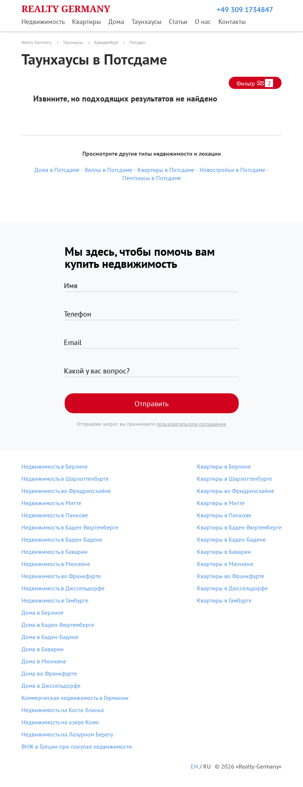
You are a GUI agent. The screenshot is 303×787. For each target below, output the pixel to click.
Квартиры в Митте (221, 503)
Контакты (232, 21)
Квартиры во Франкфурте (230, 576)
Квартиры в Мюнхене (225, 563)
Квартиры (86, 21)
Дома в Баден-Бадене (49, 637)
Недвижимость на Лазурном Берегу (67, 734)
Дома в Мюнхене (43, 661)
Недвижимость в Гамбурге (54, 600)
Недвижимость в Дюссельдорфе (63, 588)
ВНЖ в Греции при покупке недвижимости (76, 746)
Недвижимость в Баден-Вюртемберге (69, 527)
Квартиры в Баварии (224, 551)
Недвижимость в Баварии (54, 551)
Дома (116, 21)
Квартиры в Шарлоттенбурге (234, 478)
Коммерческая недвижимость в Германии (75, 697)
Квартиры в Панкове (224, 515)
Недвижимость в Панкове (54, 515)
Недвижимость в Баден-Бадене (61, 539)
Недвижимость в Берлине (54, 466)
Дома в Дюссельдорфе (51, 685)
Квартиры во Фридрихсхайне (235, 490)
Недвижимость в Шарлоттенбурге (65, 478)
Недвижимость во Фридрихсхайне (66, 490)
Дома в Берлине (42, 612)
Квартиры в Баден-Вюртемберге (239, 527)
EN (194, 766)
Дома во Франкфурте (49, 673)
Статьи (178, 21)
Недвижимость (43, 21)
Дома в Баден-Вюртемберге (57, 624)
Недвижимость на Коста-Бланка (62, 710)
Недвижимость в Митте (51, 503)
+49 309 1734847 (245, 9)
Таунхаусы (146, 21)
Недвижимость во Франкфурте (61, 576)
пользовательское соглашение (191, 424)
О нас (203, 21)
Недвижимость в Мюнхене (55, 563)
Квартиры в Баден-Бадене (231, 539)
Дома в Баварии (42, 649)
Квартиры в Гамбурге (224, 600)
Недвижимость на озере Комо (60, 722)
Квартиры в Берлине (224, 466)
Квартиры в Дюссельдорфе (232, 588)
